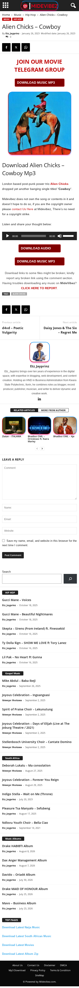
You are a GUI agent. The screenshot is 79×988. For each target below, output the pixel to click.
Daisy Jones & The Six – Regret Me (60, 330)
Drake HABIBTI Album (17, 846)
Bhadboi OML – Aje (63, 436)
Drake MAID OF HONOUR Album (25, 889)
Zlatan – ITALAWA (11, 436)
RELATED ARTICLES (24, 410)
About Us (17, 965)
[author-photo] (39, 352)
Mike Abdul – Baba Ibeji (19, 681)
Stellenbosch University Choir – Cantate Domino (37, 742)
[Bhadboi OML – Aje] (65, 425)
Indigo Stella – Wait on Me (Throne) (27, 794)
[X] (16, 47)
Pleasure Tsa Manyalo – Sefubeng (26, 808)
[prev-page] (37, 448)
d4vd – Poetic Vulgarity (12, 330)
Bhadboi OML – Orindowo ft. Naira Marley (38, 439)
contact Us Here (22, 209)
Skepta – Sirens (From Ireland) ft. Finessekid (33, 628)
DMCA (63, 965)
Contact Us (33, 965)
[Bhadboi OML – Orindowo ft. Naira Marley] (39, 425)
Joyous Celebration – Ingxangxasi (26, 695)
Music (17, 15)
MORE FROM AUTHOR (53, 410)
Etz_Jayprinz (12, 33)
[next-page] (42, 448)
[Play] (7, 236)
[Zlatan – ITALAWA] (14, 425)
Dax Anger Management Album (24, 860)
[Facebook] (6, 47)
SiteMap (39, 975)
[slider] (69, 235)
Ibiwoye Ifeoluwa (12, 700)
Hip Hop (30, 15)
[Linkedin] (39, 399)
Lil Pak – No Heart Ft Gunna (22, 657)
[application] (39, 236)
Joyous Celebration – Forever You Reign (30, 780)
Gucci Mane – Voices (16, 600)
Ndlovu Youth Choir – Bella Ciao (25, 823)
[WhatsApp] (25, 47)
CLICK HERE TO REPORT (39, 288)
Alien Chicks (59, 183)
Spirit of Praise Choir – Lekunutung (27, 709)
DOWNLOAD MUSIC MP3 (36, 82)
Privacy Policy (37, 970)
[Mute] (60, 236)
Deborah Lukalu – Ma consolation (26, 765)
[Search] (70, 578)
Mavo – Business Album (19, 903)
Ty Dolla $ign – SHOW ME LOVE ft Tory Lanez (34, 643)
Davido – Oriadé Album (18, 875)
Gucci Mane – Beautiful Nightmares (27, 614)
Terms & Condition (60, 970)
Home (6, 15)
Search (6, 571)
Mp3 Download (17, 970)
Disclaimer (49, 965)
